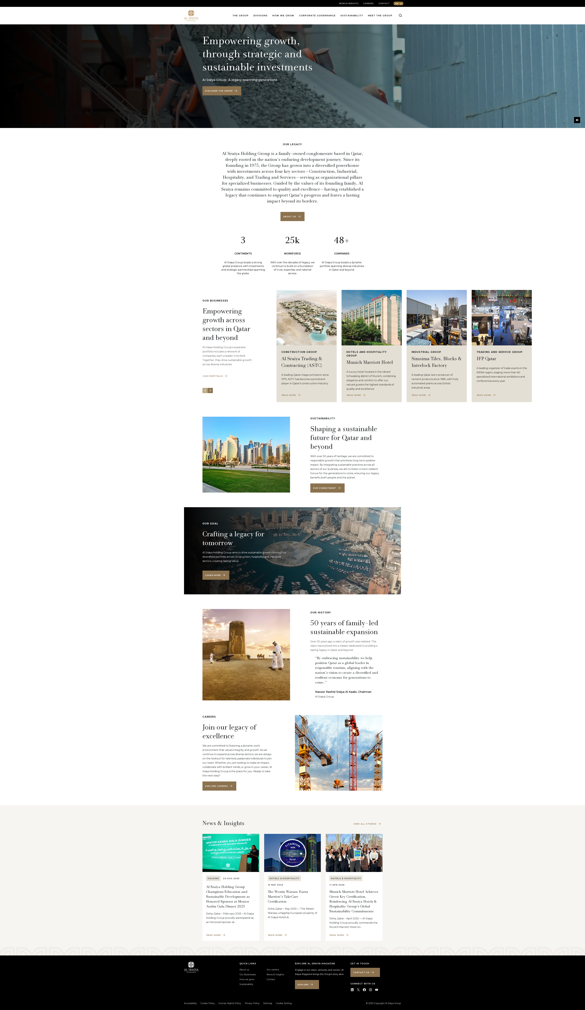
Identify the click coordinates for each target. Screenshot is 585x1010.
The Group (240, 15)
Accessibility (190, 1003)
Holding (213, 878)
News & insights (348, 3)
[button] (221, 90)
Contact (384, 3)
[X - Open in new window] (358, 990)
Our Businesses (247, 974)
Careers (368, 3)
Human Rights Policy (229, 1003)
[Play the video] (577, 120)
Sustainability (351, 15)
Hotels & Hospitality (284, 878)
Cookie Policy (207, 1003)
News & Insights (275, 974)
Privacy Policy (252, 1003)
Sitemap (267, 1003)
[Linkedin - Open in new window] (352, 990)
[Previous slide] (205, 390)
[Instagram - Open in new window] (370, 990)
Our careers (273, 969)
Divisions (261, 15)
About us (244, 969)
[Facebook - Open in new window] (364, 990)
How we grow (283, 15)
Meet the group (380, 15)
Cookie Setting (284, 1003)
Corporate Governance (317, 15)
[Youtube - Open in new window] (376, 990)
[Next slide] (210, 390)
